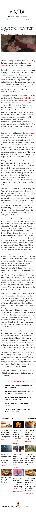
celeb (22, 20)
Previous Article (14, 381)
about (27, 20)
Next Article (23, 381)
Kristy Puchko (7, 34)
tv (12, 20)
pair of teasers (30, 133)
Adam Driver (29, 98)
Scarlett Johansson (21, 100)
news (16, 20)
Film (13, 34)
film (8, 20)
